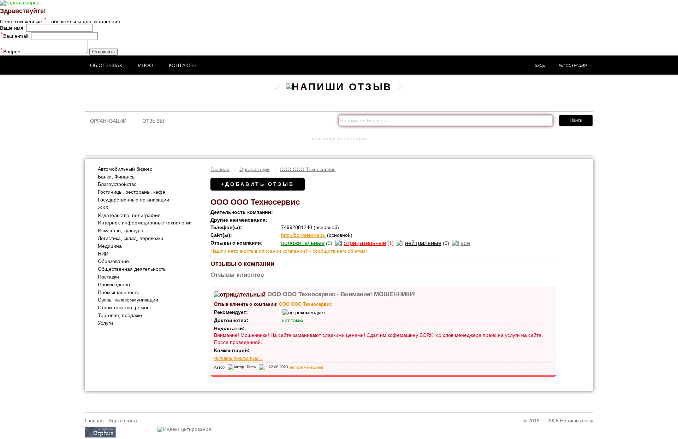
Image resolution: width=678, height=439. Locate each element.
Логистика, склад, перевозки (130, 238)
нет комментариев (306, 367)
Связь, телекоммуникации (128, 300)
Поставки (108, 277)
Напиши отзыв (576, 420)
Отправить (103, 51)
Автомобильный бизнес (125, 169)
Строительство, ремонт (125, 307)
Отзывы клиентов (237, 274)
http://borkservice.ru (303, 235)
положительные (303, 243)
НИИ (103, 254)
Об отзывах (106, 65)
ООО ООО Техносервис (307, 169)
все (465, 243)
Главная (220, 169)
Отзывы (153, 121)
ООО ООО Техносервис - (341, 294)
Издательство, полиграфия (129, 215)
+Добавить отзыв (257, 184)
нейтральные (423, 243)
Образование (113, 261)
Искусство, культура (120, 230)
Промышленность (118, 292)
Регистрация (573, 65)
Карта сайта (123, 420)
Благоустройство (117, 184)
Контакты (182, 65)
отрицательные (365, 243)
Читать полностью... (238, 358)
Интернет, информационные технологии (145, 223)
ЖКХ (103, 207)
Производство (114, 284)
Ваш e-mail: (15, 36)
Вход (540, 65)
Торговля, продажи (120, 315)
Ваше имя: (12, 28)
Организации (108, 121)
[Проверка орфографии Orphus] (100, 436)
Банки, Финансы (117, 177)
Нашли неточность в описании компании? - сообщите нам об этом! (288, 251)
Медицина (110, 246)
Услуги (105, 323)
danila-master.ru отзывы (339, 138)
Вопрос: (11, 51)
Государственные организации (133, 200)
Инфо (145, 65)
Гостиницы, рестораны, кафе (131, 192)
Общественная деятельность (132, 269)
